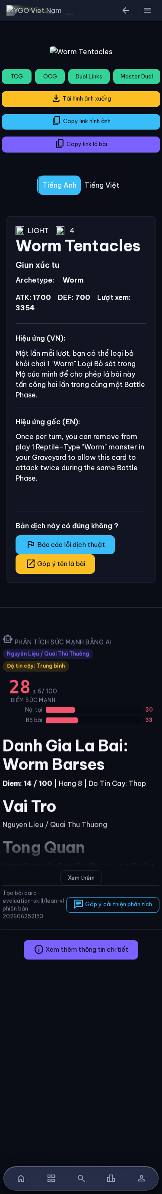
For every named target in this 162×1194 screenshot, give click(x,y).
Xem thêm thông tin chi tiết (81, 949)
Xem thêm (81, 877)
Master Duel (137, 76)
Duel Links (89, 76)
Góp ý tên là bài (55, 564)
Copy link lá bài (81, 144)
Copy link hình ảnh (81, 121)
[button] (147, 10)
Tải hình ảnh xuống (81, 98)
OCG (50, 76)
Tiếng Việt (102, 185)
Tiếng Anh (59, 185)
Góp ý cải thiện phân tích (112, 904)
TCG (16, 76)
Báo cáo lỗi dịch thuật (65, 544)
